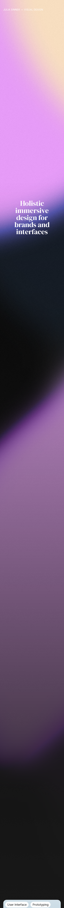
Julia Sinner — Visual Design (23, 9)
